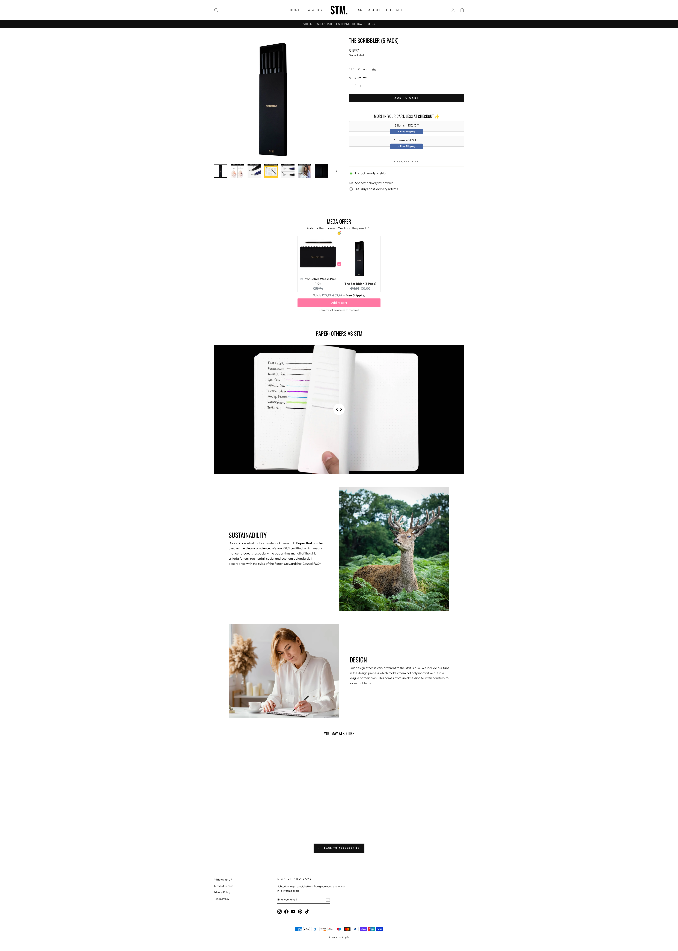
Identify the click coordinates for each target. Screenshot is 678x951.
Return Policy (221, 898)
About (374, 10)
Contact (394, 10)
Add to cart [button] (339, 303)
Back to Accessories (341, 848)
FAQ (359, 10)
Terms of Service (223, 886)
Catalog (314, 10)
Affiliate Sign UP (223, 879)
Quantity (358, 78)
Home (295, 10)
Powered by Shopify (339, 937)
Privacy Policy (222, 892)
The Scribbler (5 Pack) (360, 284)
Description (406, 161)
